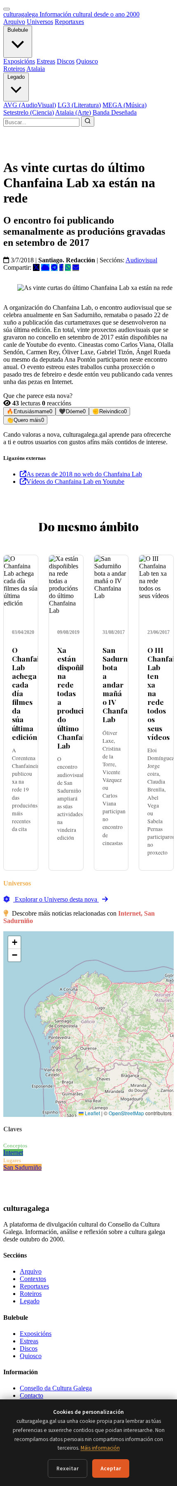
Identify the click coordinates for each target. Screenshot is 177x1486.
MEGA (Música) (124, 104)
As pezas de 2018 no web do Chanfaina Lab (84, 474)
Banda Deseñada (115, 112)
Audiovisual (141, 260)
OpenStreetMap (126, 1112)
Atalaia (35, 68)
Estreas (46, 61)
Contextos (33, 1278)
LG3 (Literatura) (79, 104)
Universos (40, 21)
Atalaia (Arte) (73, 112)
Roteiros (14, 68)
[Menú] (6, 9)
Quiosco (87, 61)
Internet (13, 1152)
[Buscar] (87, 121)
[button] (14, 942)
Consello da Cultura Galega (56, 1388)
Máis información (100, 1448)
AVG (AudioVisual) (29, 104)
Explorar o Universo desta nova (56, 899)
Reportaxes (69, 21)
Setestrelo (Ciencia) (28, 112)
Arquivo (14, 21)
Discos (66, 61)
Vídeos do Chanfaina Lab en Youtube (75, 481)
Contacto (31, 1395)
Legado (16, 77)
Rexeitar (67, 1468)
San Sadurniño (22, 1167)
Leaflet (92, 1112)
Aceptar (110, 1468)
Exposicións (19, 61)
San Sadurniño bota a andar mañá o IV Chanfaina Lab (120, 684)
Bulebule (17, 30)
